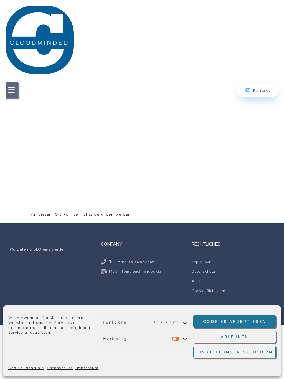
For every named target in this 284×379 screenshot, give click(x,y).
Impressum (87, 368)
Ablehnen (234, 336)
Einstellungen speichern (234, 352)
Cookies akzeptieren (234, 321)
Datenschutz (60, 368)
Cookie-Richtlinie (26, 368)
